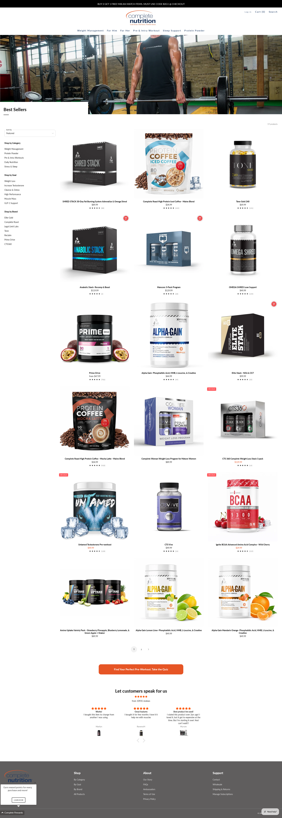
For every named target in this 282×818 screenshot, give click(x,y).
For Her (125, 30)
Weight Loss (9, 181)
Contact (216, 779)
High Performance (12, 194)
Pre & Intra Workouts (14, 157)
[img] (141, 696)
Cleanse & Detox (12, 190)
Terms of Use (149, 794)
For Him (112, 30)
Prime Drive (9, 239)
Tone (6, 231)
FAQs (145, 784)
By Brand (78, 789)
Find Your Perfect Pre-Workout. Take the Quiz (141, 669)
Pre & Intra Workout (146, 30)
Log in (248, 12)
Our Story (147, 779)
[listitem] (141, 3)
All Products (79, 794)
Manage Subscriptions (223, 794)
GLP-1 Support (11, 203)
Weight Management (90, 30)
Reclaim (7, 235)
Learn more (18, 800)
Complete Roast (11, 222)
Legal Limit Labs (11, 226)
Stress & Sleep (10, 166)
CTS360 (8, 244)
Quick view (95, 364)
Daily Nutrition (11, 162)
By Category (79, 779)
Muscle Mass (10, 198)
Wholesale (217, 784)
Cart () (260, 11)
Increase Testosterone (14, 185)
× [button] (35, 782)
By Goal (77, 784)
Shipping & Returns (221, 789)
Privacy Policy (149, 799)
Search (273, 11)
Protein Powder (194, 30)
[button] (139, 740)
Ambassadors (149, 789)
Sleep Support (172, 30)
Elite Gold (8, 217)
